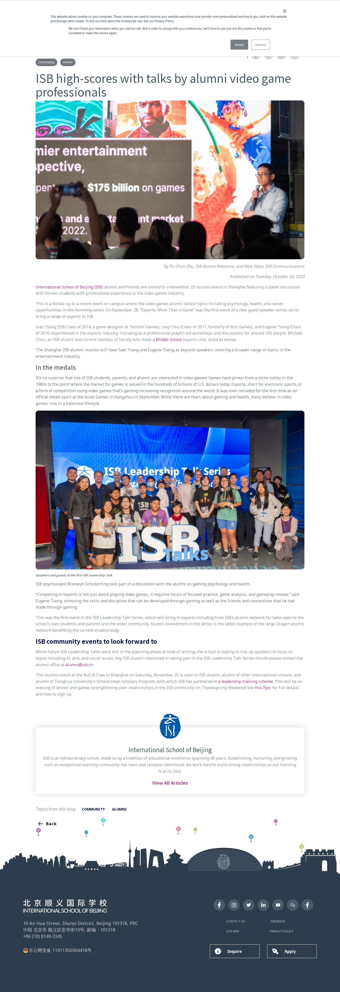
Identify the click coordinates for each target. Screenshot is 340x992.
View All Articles (170, 783)
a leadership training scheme (245, 681)
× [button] (284, 9)
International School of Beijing (170, 749)
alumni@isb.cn (79, 664)
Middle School (169, 339)
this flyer (263, 687)
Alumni (68, 62)
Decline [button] (260, 44)
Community (46, 62)
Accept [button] (239, 44)
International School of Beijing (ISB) (69, 287)
